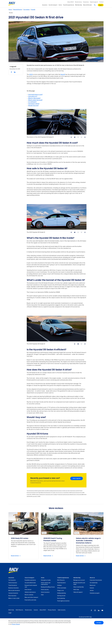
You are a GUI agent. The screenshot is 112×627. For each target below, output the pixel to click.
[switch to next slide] (84, 137)
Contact (101, 2)
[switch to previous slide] (71, 137)
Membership (78, 5)
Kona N (63, 74)
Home (60, 5)
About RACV (70, 2)
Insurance (44, 5)
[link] (13, 570)
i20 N (30, 74)
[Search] (95, 5)
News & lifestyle (87, 5)
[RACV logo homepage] (11, 4)
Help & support (94, 2)
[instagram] (95, 610)
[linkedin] (98, 610)
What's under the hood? (35, 100)
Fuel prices (86, 2)
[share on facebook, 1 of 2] (11, 72)
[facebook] (91, 610)
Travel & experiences (68, 5)
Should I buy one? (33, 105)
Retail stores (78, 2)
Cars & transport (53, 5)
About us (92, 577)
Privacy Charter (16, 624)
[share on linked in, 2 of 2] (14, 72)
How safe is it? (32, 96)
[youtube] (102, 610)
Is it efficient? (32, 102)
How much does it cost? (35, 94)
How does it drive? (33, 103)
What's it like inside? (34, 98)
